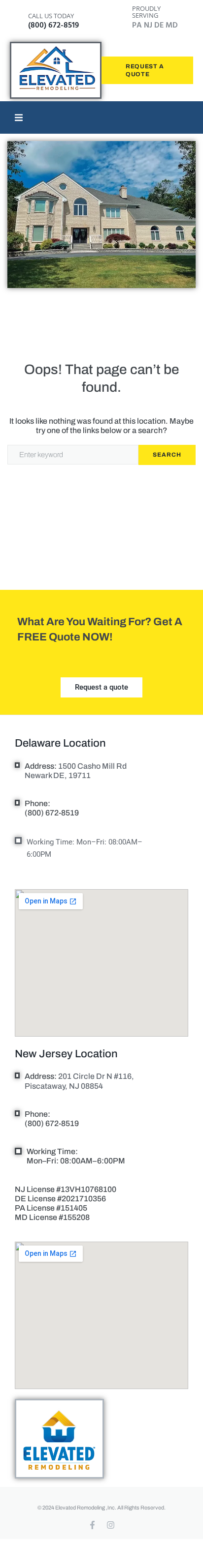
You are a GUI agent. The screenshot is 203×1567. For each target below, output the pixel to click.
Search (167, 454)
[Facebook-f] (92, 1525)
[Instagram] (110, 1525)
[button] (19, 117)
